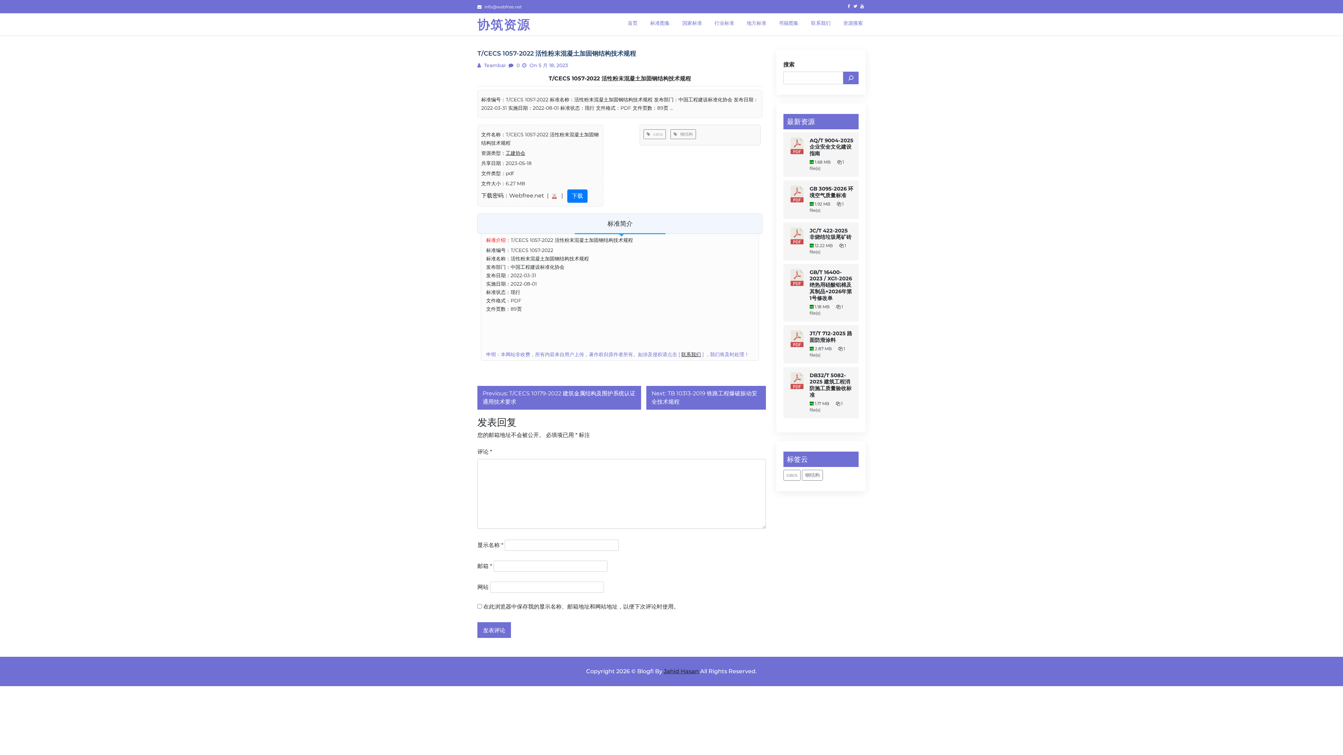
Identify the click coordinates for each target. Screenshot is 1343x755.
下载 (577, 196)
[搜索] (851, 78)
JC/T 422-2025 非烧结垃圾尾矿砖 (831, 234)
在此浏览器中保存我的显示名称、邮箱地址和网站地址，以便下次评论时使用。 (581, 606)
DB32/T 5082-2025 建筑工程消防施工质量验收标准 (831, 385)
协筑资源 (504, 24)
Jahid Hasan (681, 671)
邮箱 (484, 566)
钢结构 (685, 134)
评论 (484, 451)
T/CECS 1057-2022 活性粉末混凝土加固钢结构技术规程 (620, 78)
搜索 (789, 64)
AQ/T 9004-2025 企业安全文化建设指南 (831, 147)
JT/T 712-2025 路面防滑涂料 (831, 336)
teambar (494, 65)
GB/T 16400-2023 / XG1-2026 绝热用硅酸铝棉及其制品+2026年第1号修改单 (831, 285)
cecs (656, 134)
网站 (483, 587)
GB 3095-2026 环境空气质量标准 (831, 192)
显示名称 (490, 545)
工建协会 (515, 153)
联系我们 (691, 354)
